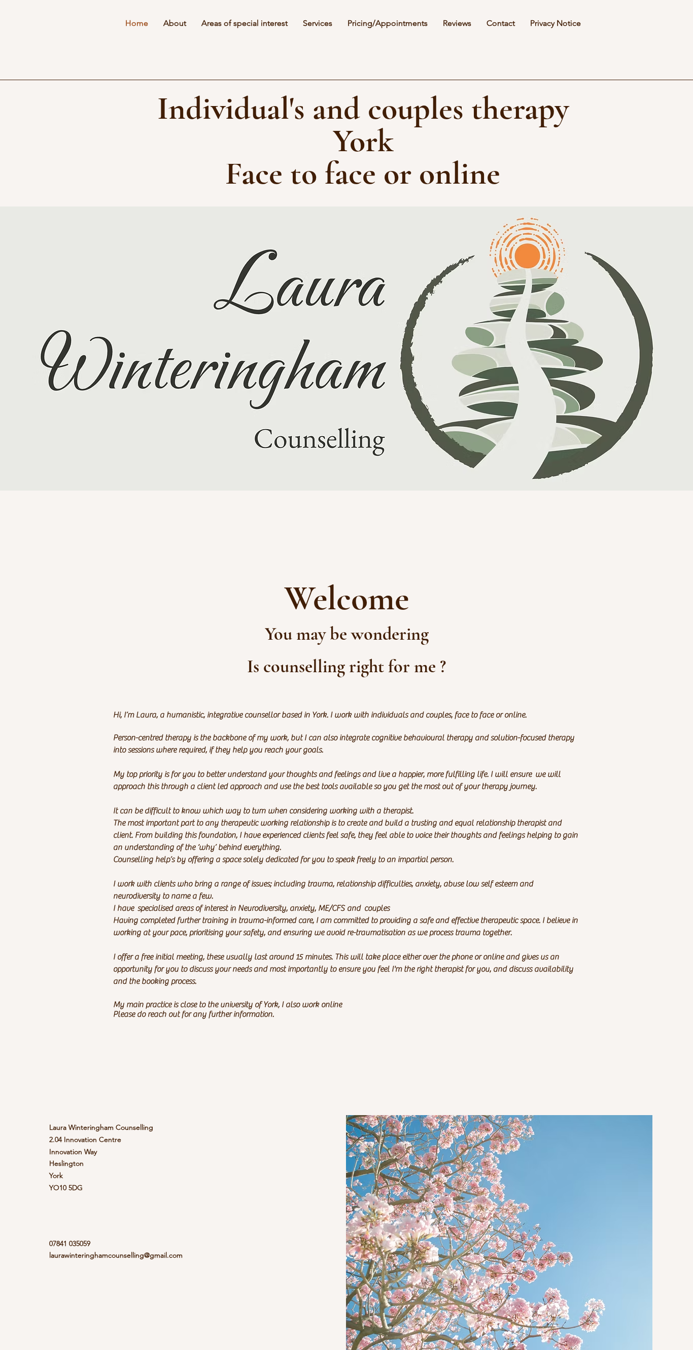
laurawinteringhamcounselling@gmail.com (116, 1255)
